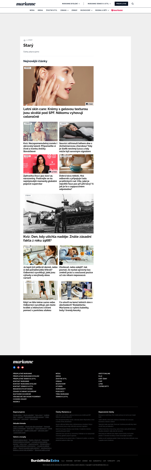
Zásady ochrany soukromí (24, 391)
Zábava (64, 10)
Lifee (101, 384)
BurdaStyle (97, 461)
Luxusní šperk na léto (19, 432)
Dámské (85, 461)
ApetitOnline (104, 373)
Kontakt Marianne (21, 381)
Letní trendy (24, 419)
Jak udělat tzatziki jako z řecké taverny (24, 446)
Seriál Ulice (30, 428)
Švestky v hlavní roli (34, 440)
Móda (32, 10)
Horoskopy (61, 389)
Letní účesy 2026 (43, 430)
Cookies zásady (20, 399)
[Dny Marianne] (117, 10)
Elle (100, 376)
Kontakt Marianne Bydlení (24, 384)
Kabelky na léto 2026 (30, 430)
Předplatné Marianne (22, 373)
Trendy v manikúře (18, 426)
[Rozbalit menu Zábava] (67, 10)
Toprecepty (104, 386)
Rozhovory (85, 10)
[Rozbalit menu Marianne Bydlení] (79, 3)
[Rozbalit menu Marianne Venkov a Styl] (110, 3)
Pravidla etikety (17, 415)
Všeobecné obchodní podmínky (27, 396)
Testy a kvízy (38, 415)
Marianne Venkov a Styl (98, 4)
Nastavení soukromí (22, 394)
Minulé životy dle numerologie (33, 426)
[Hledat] (133, 4)
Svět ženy (103, 379)
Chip (100, 381)
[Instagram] (18, 367)
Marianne (69, 461)
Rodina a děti (101, 10)
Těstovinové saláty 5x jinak (42, 450)
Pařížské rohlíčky (45, 444)
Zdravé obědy (34, 419)
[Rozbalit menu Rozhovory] (91, 10)
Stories (59, 386)
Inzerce (16, 402)
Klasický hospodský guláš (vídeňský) (29, 448)
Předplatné (121, 4)
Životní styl (51, 10)
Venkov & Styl (62, 396)
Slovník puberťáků (28, 415)
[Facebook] (14, 367)
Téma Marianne (62, 394)
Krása (40, 10)
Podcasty (60, 391)
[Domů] (27, 4)
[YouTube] (22, 367)
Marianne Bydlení (70, 4)
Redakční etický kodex (23, 389)
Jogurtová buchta (33, 444)
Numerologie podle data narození (34, 417)
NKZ (90, 461)
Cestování (20, 417)
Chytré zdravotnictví (41, 428)
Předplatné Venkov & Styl (24, 379)
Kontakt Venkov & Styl (23, 386)
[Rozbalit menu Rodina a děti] (108, 10)
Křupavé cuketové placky (20, 440)
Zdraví (74, 10)
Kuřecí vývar (23, 444)
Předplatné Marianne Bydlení (26, 376)
